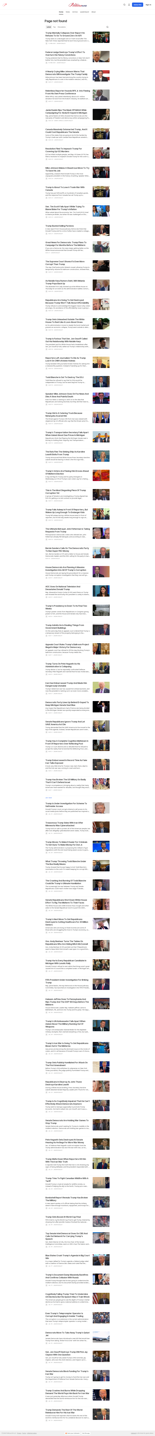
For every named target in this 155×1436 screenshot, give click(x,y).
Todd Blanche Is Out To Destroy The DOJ (64, 377)
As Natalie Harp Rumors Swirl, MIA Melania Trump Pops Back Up (65, 282)
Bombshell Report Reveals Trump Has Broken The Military (66, 1199)
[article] (77, 39)
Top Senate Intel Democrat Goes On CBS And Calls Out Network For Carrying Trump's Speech (66, 1236)
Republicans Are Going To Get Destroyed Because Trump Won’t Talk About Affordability (67, 301)
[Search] (124, 5)
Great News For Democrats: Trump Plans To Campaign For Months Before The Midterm (65, 243)
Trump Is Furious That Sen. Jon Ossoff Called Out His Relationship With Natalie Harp (66, 340)
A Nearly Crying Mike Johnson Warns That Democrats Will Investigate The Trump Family (66, 72)
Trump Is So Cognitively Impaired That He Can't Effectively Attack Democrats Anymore (67, 1102)
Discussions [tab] (62, 27)
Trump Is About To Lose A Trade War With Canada (65, 188)
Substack (133, 1433)
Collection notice (32, 1433)
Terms (24, 1433)
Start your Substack (73, 1433)
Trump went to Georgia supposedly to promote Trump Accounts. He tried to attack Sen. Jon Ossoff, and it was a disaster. (65, 1108)
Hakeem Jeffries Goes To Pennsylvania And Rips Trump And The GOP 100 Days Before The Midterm (67, 1002)
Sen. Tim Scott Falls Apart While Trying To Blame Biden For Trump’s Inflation (64, 208)
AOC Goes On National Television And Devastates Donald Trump (62, 588)
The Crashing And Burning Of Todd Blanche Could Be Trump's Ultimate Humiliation (65, 882)
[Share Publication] (129, 5)
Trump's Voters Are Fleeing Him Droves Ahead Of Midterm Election (67, 472)
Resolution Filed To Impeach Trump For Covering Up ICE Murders (63, 150)
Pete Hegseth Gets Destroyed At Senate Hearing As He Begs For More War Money (64, 1141)
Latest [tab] (49, 27)
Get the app (86, 1433)
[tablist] (56, 27)
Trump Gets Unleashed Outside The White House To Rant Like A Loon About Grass (64, 320)
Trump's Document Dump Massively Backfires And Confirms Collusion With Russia (66, 1276)
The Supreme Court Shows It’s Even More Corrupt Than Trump (64, 263)
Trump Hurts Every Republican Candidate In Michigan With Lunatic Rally (65, 962)
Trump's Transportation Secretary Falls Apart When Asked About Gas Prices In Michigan (67, 433)
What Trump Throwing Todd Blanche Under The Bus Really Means (65, 862)
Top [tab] (54, 27)
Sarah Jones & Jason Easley (63, 120)
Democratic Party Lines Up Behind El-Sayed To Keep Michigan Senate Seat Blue (67, 703)
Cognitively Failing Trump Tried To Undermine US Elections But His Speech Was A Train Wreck (67, 1295)
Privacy (19, 1433)
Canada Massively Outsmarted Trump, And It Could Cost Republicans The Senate (66, 130)
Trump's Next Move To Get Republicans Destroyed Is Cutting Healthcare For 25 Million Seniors (66, 922)
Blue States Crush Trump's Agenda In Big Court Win (67, 1256)
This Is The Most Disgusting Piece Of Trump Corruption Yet (65, 491)
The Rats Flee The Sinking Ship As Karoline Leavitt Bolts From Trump (65, 453)
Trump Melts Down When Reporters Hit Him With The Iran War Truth (65, 1160)
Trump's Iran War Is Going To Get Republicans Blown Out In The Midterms (66, 1044)
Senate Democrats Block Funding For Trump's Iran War (66, 1372)
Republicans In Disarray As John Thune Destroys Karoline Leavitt (63, 1083)
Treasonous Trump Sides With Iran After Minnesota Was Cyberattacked (64, 824)
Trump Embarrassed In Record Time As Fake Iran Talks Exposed (66, 761)
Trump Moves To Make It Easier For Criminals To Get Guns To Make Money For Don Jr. (66, 843)
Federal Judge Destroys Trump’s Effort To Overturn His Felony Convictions (65, 53)
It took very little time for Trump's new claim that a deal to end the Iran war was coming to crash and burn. (66, 767)
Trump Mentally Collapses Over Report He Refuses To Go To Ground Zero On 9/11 (65, 34)
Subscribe (138, 5)
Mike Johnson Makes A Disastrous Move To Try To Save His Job (67, 169)
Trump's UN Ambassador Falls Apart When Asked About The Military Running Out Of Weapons (65, 1024)
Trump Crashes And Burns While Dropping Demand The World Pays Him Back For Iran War (67, 1392)
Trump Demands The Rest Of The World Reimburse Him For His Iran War (63, 1411)
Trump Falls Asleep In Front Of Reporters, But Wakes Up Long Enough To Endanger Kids (66, 511)
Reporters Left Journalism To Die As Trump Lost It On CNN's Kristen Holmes (65, 359)
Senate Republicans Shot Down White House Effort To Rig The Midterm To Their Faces (66, 901)
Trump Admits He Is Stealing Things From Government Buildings (64, 626)
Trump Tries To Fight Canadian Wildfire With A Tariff (66, 1179)
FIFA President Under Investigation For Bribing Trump (66, 981)
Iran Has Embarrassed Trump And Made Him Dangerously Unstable (66, 684)
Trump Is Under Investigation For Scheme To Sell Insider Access (66, 804)
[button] (61, 11)
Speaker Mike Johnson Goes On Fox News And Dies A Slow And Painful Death (67, 395)
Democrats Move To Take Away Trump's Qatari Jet (67, 1334)
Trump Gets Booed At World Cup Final (63, 1217)
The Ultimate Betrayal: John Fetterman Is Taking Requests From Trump (67, 530)
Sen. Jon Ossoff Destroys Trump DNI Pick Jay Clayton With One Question (66, 1353)
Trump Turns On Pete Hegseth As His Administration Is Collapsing (62, 665)
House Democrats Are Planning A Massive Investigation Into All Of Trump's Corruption (65, 568)
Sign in (148, 5)
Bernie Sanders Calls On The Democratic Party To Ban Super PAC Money (67, 549)
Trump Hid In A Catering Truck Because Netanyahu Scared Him (63, 414)
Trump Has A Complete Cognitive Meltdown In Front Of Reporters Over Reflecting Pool (66, 742)
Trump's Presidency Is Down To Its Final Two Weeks (66, 607)
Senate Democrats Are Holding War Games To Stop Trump (67, 1121)
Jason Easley (61, 43)
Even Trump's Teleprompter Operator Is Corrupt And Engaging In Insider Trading (64, 1314)
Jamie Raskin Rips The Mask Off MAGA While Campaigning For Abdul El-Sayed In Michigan (66, 111)
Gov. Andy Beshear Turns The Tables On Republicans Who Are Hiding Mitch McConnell (66, 942)
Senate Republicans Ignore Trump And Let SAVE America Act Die (65, 723)
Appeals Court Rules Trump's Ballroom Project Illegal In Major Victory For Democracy (67, 645)
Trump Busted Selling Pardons (59, 226)
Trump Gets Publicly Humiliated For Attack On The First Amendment (66, 1064)
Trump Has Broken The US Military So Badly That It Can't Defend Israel (65, 781)
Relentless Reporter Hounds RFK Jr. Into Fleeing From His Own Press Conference (67, 92)
